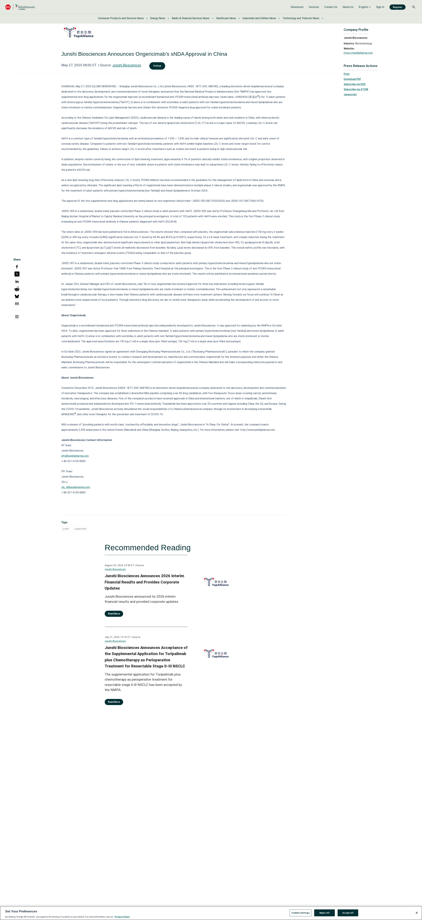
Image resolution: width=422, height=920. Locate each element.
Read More (114, 613)
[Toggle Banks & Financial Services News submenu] (212, 18)
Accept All (347, 912)
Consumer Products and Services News (121, 18)
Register (397, 7)
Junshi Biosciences (126, 65)
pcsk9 (66, 529)
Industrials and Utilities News (259, 18)
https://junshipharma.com (358, 52)
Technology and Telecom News (301, 18)
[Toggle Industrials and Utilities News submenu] (279, 18)
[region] (211, 913)
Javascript (350, 94)
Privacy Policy (122, 916)
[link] (297, 7)
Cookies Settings (300, 912)
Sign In (380, 7)
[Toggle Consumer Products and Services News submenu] (147, 18)
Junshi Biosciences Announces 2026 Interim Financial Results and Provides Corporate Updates (144, 582)
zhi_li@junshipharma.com (75, 487)
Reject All (324, 912)
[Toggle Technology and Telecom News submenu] (322, 18)
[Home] (20, 7)
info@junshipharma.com (75, 455)
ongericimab (80, 529)
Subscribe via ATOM (356, 89)
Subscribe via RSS (354, 84)
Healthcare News (226, 18)
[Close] (416, 912)
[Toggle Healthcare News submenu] (239, 18)
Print (347, 74)
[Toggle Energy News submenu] (168, 18)
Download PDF (352, 79)
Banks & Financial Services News (191, 18)
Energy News (157, 18)
